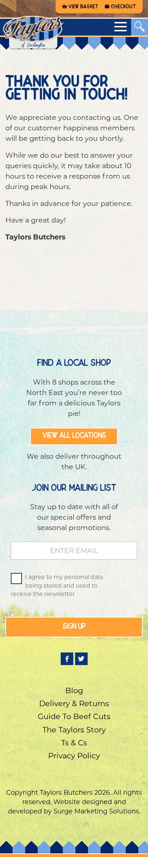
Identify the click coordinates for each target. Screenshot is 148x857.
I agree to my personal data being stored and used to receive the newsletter (57, 586)
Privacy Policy (74, 755)
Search (74, 51)
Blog (74, 690)
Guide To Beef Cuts (74, 716)
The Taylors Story (74, 729)
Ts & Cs (74, 742)
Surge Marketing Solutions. (97, 811)
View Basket (83, 7)
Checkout (123, 7)
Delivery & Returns (74, 703)
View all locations (74, 436)
